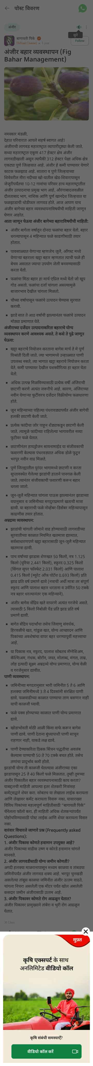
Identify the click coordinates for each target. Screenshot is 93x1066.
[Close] (86, 931)
